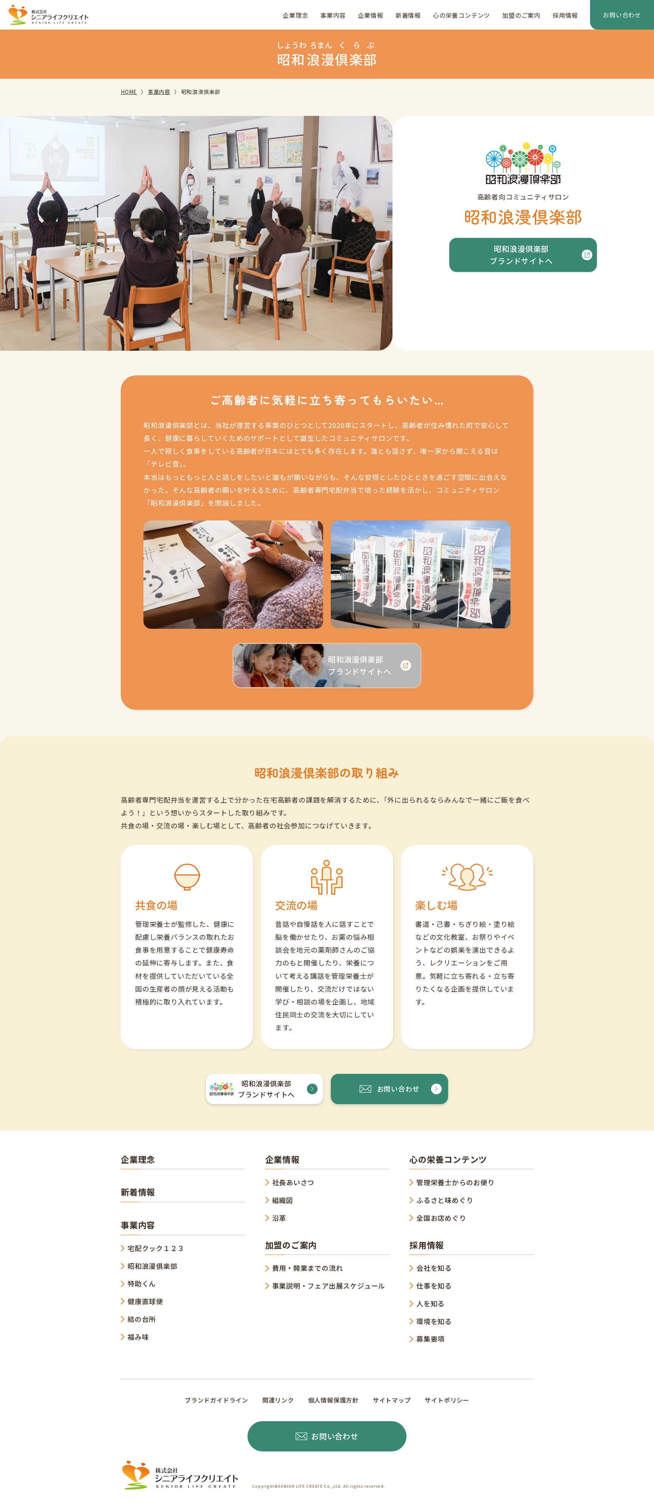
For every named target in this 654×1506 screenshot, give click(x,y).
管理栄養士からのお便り (455, 1182)
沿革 (279, 1218)
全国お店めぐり (441, 1218)
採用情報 (565, 15)
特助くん (142, 1283)
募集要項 (430, 1339)
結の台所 (142, 1319)
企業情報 (370, 15)
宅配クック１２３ (156, 1248)
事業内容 (333, 15)
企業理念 (295, 15)
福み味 (138, 1337)
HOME (129, 91)
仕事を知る (434, 1285)
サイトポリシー (447, 1399)
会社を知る (434, 1268)
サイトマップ (392, 1399)
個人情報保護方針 (333, 1399)
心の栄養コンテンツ (461, 15)
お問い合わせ (622, 14)
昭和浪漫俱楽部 (153, 1266)
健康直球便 (145, 1301)
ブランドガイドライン (216, 1399)
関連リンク (278, 1399)
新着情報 (408, 15)
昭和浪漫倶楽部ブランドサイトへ (521, 254)
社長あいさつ (293, 1182)
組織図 (282, 1200)
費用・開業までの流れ (307, 1268)
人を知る (430, 1303)
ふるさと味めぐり (444, 1200)
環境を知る (434, 1321)
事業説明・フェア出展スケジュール (329, 1285)
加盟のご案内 (521, 15)
